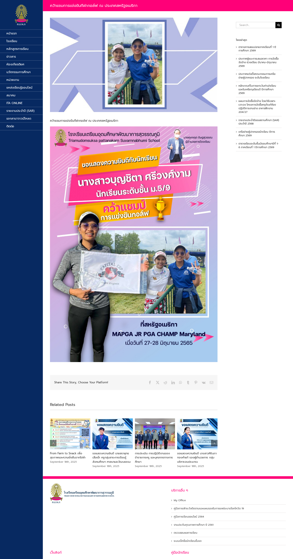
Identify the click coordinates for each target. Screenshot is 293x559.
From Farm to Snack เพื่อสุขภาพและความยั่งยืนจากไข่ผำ (110, 455)
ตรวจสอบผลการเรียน (185, 533)
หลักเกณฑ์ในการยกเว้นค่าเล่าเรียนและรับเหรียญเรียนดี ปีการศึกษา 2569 (257, 89)
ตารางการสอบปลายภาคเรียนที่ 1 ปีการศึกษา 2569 (257, 49)
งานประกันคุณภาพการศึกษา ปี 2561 (193, 525)
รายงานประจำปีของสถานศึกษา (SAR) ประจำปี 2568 (259, 122)
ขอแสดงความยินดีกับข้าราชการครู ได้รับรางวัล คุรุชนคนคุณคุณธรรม (70, 455)
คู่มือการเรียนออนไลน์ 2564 (189, 517)
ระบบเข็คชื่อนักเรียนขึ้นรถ (188, 541)
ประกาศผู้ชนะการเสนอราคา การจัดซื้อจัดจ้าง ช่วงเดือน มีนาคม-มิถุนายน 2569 (259, 62)
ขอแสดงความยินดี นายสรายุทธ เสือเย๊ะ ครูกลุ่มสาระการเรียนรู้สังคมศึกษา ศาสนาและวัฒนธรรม (154, 457)
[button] (53, 443)
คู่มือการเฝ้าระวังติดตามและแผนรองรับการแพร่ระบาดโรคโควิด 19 (209, 508)
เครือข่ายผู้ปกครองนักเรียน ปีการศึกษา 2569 (257, 133)
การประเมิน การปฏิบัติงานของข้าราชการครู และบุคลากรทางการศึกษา (196, 457)
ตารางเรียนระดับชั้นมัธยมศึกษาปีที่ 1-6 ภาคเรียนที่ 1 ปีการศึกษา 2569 (259, 145)
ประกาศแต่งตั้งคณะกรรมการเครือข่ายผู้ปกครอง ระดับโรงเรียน (257, 76)
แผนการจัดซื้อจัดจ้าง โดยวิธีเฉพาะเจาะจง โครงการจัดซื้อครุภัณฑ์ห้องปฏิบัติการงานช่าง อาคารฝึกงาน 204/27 (257, 106)
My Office (180, 500)
